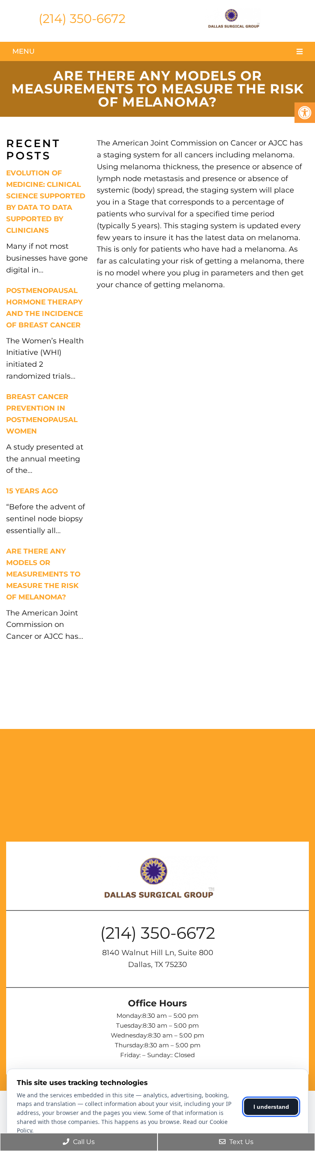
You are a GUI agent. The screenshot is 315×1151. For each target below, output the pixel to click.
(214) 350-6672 (82, 18)
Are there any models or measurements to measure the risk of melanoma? (43, 574)
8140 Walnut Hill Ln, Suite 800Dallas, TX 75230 (157, 958)
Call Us (83, 1142)
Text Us (240, 1142)
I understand (271, 1106)
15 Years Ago (32, 491)
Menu (23, 51)
